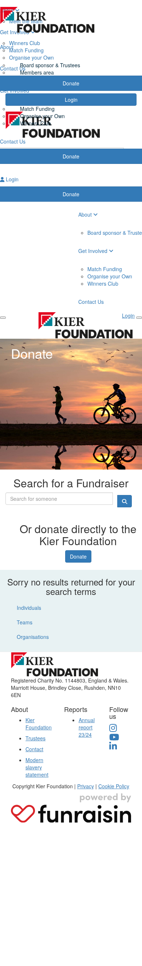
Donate (78, 556)
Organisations (33, 636)
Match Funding (37, 108)
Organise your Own (42, 116)
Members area (37, 72)
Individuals (29, 607)
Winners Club (35, 123)
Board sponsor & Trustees (50, 65)
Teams (24, 622)
